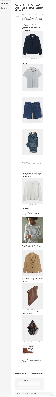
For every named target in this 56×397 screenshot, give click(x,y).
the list (19, 17)
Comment (38, 387)
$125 (30, 176)
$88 (29, 63)
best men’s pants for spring (31, 212)
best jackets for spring (31, 61)
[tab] (1, 0)
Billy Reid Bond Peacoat (38, 23)
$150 (30, 215)
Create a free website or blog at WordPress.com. (21, 393)
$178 (29, 208)
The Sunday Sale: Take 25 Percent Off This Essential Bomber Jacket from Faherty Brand (21, 374)
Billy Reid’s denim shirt (37, 173)
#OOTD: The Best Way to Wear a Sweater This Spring (37, 373)
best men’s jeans (29, 157)
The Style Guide (5, 3)
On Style (2, 9)
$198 (28, 169)
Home (1, 7)
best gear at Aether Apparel (27, 18)
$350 (30, 30)
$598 (33, 248)
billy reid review (17, 16)
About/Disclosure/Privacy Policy (4, 8)
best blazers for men (30, 279)
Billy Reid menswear (31, 21)
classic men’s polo (35, 93)
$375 (28, 281)
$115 (32, 128)
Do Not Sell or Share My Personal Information (32, 393)
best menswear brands (26, 20)
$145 (32, 96)
